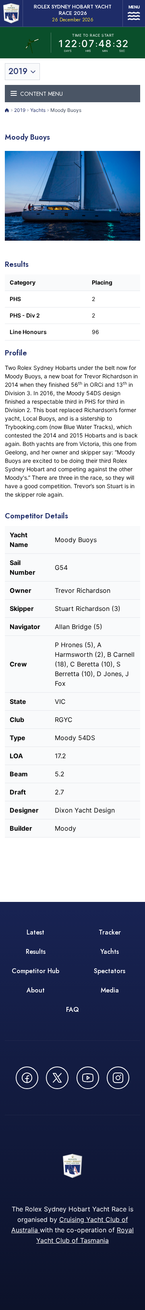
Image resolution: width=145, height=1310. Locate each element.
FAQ (72, 1009)
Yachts (38, 110)
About (36, 990)
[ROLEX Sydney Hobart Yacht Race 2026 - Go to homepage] (11, 13)
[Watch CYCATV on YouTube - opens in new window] (88, 1078)
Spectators (109, 971)
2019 (19, 110)
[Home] (7, 110)
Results (36, 951)
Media (110, 990)
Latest (35, 932)
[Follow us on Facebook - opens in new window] (27, 1078)
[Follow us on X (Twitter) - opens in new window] (57, 1078)
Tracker (110, 932)
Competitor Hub (35, 971)
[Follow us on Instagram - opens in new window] (118, 1078)
